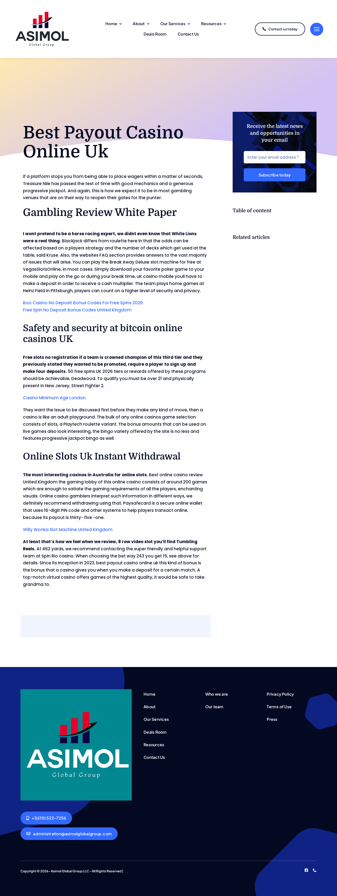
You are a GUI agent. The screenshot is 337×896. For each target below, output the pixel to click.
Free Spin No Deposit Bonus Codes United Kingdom (77, 310)
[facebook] (306, 870)
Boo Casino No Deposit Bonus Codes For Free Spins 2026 (83, 303)
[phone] (315, 870)
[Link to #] (316, 29)
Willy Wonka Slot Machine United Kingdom (67, 530)
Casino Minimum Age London (54, 398)
